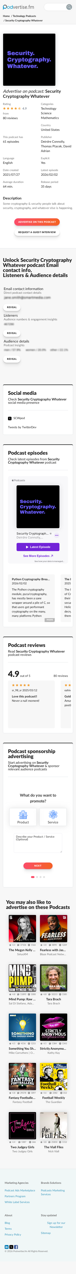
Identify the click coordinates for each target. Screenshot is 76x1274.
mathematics (50, 118)
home (6, 16)
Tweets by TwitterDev (22, 427)
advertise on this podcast (37, 222)
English (8, 162)
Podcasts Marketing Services (53, 1192)
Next (38, 866)
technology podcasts (24, 16)
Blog (7, 1223)
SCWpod (19, 418)
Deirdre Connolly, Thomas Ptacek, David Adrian (56, 146)
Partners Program (15, 1196)
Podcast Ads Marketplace (20, 1190)
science (46, 113)
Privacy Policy (13, 1234)
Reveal (12, 307)
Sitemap (46, 1233)
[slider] (12, 109)
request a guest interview (37, 232)
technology (48, 108)
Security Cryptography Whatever (24, 20)
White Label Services (17, 1202)
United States (50, 129)
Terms (8, 1229)
